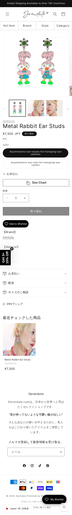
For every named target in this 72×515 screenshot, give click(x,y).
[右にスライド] (68, 109)
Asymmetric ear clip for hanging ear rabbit (35, 164)
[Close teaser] (12, 249)
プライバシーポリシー (31, 501)
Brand (27, 25)
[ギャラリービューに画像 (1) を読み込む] (17, 108)
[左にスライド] (4, 109)
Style (45, 25)
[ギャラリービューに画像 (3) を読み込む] (54, 108)
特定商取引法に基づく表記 (38, 507)
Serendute (21, 496)
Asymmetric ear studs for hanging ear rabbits (36, 154)
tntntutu (9, 121)
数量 (5, 190)
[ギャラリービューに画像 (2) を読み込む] (36, 108)
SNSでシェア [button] (14, 303)
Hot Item (9, 25)
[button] (7, 14)
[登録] (60, 452)
